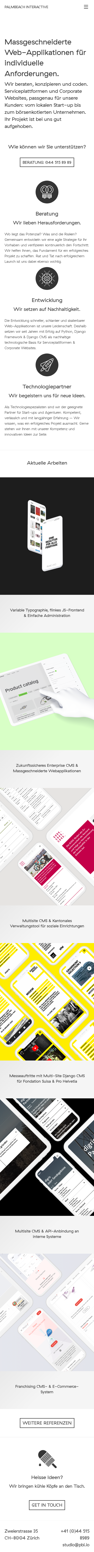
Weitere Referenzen (47, 1423)
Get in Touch (47, 1505)
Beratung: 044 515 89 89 (47, 162)
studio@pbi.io (76, 1544)
